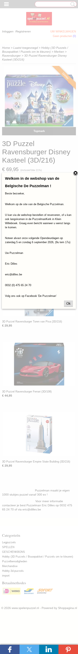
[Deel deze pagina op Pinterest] (68, 649)
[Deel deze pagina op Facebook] (10, 649)
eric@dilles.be (13, 274)
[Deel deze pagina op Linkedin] (49, 649)
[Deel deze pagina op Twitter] (29, 649)
